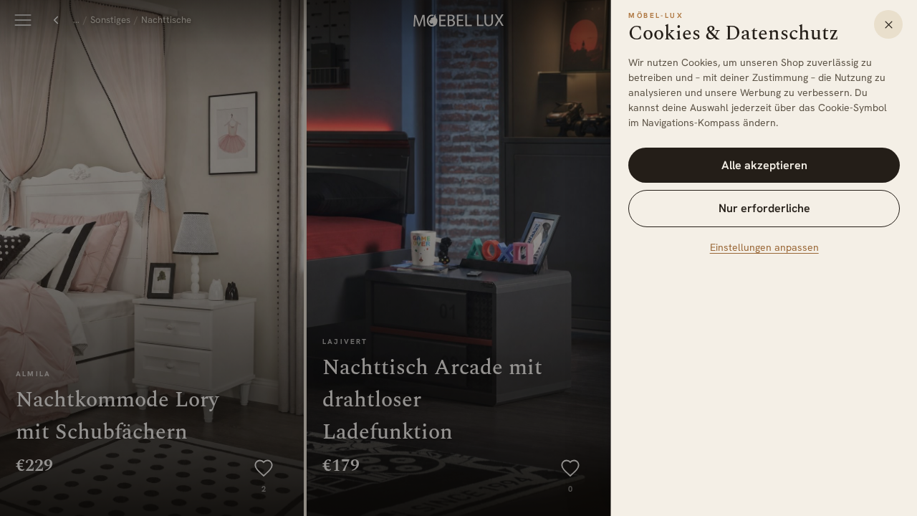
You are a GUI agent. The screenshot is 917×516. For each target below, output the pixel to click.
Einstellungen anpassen (764, 247)
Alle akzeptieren (764, 165)
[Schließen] (888, 24)
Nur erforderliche (764, 208)
